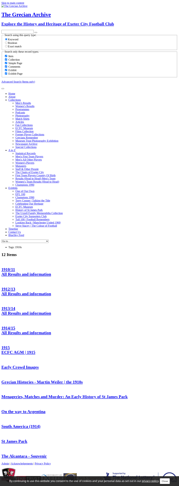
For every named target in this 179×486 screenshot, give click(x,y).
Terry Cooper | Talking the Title (32, 200)
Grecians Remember (26, 137)
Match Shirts (22, 118)
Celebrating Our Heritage (29, 203)
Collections (14, 99)
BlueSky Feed (16, 235)
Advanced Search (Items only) (18, 81)
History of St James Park (29, 209)
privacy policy (150, 481)
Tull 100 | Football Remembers (32, 219)
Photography (22, 115)
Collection (14, 59)
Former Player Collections (29, 134)
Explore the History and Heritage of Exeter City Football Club (57, 24)
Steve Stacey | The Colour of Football (36, 225)
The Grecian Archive (26, 14)
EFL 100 (20, 194)
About (11, 96)
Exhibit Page (15, 73)
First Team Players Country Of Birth (35, 175)
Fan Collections (24, 125)
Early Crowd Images (20, 367)
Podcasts (20, 112)
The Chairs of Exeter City (29, 172)
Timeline (13, 228)
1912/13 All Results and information (26, 291)
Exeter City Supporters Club (31, 216)
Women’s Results (24, 106)
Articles (19, 121)
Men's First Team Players (29, 156)
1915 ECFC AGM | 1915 (18, 350)
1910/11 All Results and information (26, 271)
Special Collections (26, 147)
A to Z (12, 150)
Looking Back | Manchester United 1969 (37, 222)
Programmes (22, 109)
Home (11, 93)
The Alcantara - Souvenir (24, 456)
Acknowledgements (22, 463)
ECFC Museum (24, 128)
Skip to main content (12, 2)
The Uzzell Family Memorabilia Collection (39, 213)
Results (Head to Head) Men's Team (35, 178)
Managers (20, 165)
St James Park (14, 441)
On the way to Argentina (23, 411)
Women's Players (24, 162)
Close (165, 481)
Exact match (15, 46)
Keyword (13, 39)
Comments (14, 66)
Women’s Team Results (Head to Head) (37, 181)
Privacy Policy (43, 463)
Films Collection (24, 131)
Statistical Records (25, 153)
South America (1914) (20, 426)
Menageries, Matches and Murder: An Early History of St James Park (64, 396)
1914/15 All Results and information (26, 330)
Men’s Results (23, 103)
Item (10, 56)
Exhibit (12, 70)
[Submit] (2, 88)
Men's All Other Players (28, 159)
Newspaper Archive (26, 143)
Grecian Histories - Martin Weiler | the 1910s (42, 382)
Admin (5, 463)
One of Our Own (24, 191)
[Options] (35, 32)
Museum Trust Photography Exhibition (36, 140)
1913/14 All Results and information (26, 310)
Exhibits (12, 187)
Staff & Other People (27, 169)
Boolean (12, 42)
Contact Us (14, 232)
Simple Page (15, 63)
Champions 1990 (24, 184)
